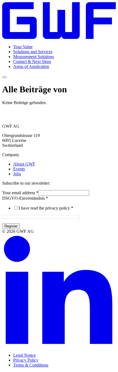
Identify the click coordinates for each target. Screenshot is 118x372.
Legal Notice (24, 355)
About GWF (24, 164)
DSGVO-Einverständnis (25, 198)
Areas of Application (31, 66)
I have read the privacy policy (46, 208)
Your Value (23, 46)
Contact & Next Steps (32, 61)
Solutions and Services (32, 51)
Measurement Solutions (33, 56)
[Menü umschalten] (4, 77)
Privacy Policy (25, 360)
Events (19, 169)
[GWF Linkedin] (59, 346)
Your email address (20, 192)
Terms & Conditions (30, 365)
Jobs (17, 173)
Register (11, 226)
